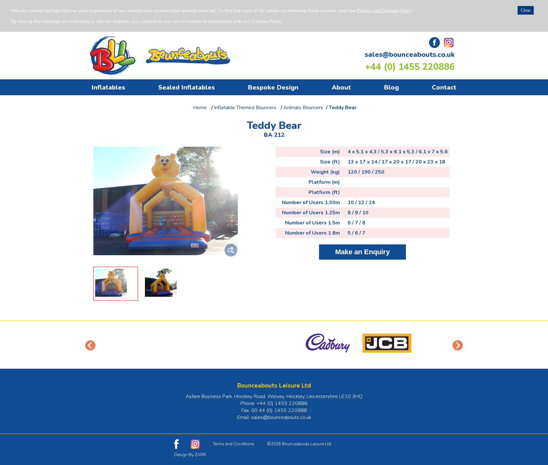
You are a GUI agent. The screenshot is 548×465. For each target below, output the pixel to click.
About (341, 87)
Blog (391, 87)
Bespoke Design (273, 87)
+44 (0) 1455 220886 (410, 67)
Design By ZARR (190, 455)
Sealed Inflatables (186, 87)
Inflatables (108, 87)
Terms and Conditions (233, 444)
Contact (444, 87)
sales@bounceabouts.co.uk (410, 54)
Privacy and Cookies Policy (384, 10)
